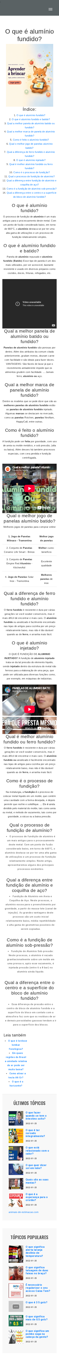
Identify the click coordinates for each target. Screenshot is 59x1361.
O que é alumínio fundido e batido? (31, 119)
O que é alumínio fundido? (31, 115)
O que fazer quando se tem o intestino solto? (36, 1115)
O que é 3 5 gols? (37, 1302)
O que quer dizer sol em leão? (36, 1167)
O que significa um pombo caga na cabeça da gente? (37, 1333)
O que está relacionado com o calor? (37, 1150)
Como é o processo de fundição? (31, 172)
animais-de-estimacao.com (24, 1212)
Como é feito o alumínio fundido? (31, 139)
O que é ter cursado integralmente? (35, 1133)
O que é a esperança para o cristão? (37, 1197)
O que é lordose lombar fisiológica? (17, 1044)
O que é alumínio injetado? (30, 160)
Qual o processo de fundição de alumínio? (31, 176)
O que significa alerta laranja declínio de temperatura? (35, 1251)
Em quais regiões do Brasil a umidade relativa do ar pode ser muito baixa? (16, 1061)
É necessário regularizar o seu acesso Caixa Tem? (38, 1287)
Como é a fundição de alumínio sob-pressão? (31, 188)
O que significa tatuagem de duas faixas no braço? (37, 1270)
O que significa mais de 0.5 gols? (37, 1318)
